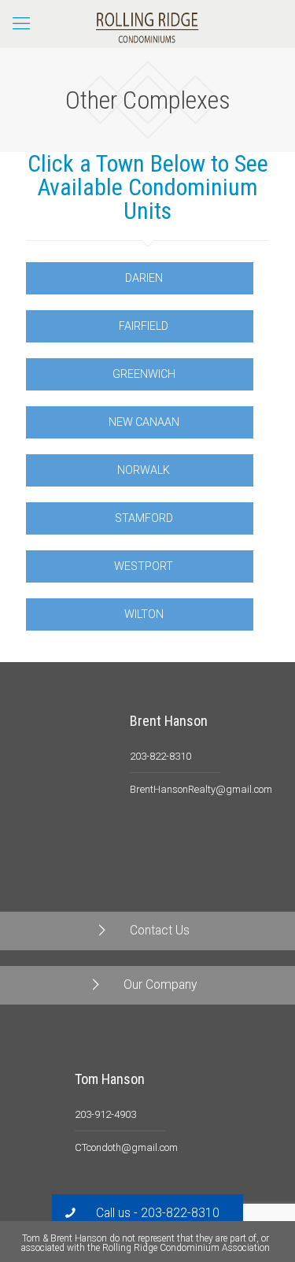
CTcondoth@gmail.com (126, 1147)
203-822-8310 (160, 756)
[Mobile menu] (21, 23)
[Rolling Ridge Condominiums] (147, 23)
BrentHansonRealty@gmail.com (201, 789)
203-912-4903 (105, 1114)
